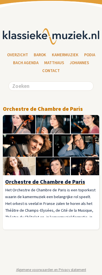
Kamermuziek (65, 54)
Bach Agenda (26, 62)
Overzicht (17, 54)
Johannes (79, 62)
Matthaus (54, 62)
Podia (89, 54)
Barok (40, 54)
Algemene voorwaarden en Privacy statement (51, 269)
